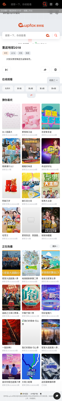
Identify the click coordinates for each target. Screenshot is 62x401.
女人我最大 (7, 132)
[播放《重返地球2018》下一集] (6, 70)
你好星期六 (47, 313)
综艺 (5, 53)
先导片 (7, 88)
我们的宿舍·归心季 (30, 347)
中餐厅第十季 (28, 313)
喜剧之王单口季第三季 (11, 313)
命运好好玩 (47, 166)
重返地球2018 (11, 47)
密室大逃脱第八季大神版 (51, 347)
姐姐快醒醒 (47, 235)
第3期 (42, 88)
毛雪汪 (5, 235)
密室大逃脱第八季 (10, 278)
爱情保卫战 (27, 132)
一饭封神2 (6, 347)
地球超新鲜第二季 (30, 278)
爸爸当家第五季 (49, 278)
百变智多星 (47, 132)
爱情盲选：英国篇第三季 (31, 235)
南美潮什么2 (7, 166)
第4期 (53, 88)
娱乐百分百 (27, 201)
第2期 (30, 88)
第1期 (19, 88)
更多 (54, 246)
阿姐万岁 (6, 201)
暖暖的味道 (27, 166)
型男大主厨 (47, 201)
